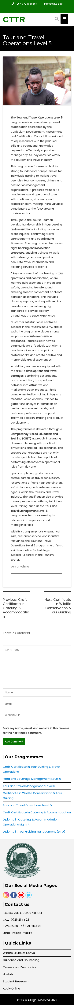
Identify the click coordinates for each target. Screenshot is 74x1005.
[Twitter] (40, 9)
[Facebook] (34, 9)
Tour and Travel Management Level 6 (29, 786)
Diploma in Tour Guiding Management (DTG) (34, 831)
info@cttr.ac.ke (53, 4)
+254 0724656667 (26, 4)
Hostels (8, 974)
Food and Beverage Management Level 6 (32, 779)
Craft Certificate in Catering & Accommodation (37, 812)
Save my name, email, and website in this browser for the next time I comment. (36, 730)
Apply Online (11, 988)
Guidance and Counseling (21, 960)
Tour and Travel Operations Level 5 (27, 805)
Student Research (15, 981)
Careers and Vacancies (19, 967)
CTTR (14, 19)
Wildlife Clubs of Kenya (19, 953)
